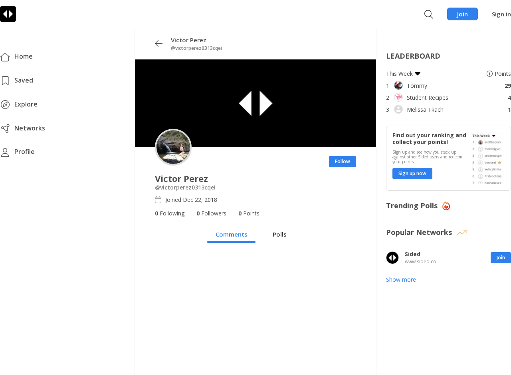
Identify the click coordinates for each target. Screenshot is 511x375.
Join (462, 14)
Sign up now (412, 173)
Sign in (501, 14)
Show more (401, 279)
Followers (211, 213)
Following (169, 213)
